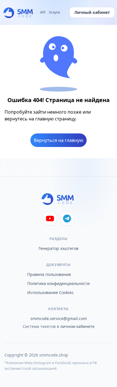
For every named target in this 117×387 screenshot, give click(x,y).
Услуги (54, 12)
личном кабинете (77, 326)
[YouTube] (50, 218)
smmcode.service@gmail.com (58, 318)
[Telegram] (67, 218)
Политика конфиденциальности (58, 283)
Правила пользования (49, 274)
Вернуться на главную (58, 140)
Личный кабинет (92, 12)
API (42, 12)
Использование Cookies (50, 292)
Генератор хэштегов (58, 248)
